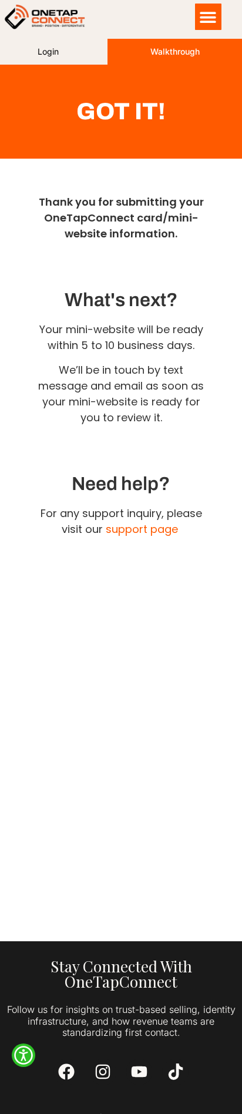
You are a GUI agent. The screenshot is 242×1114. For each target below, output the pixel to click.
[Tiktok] (175, 1072)
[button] (208, 17)
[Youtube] (139, 1072)
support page (142, 529)
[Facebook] (66, 1072)
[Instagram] (103, 1072)
